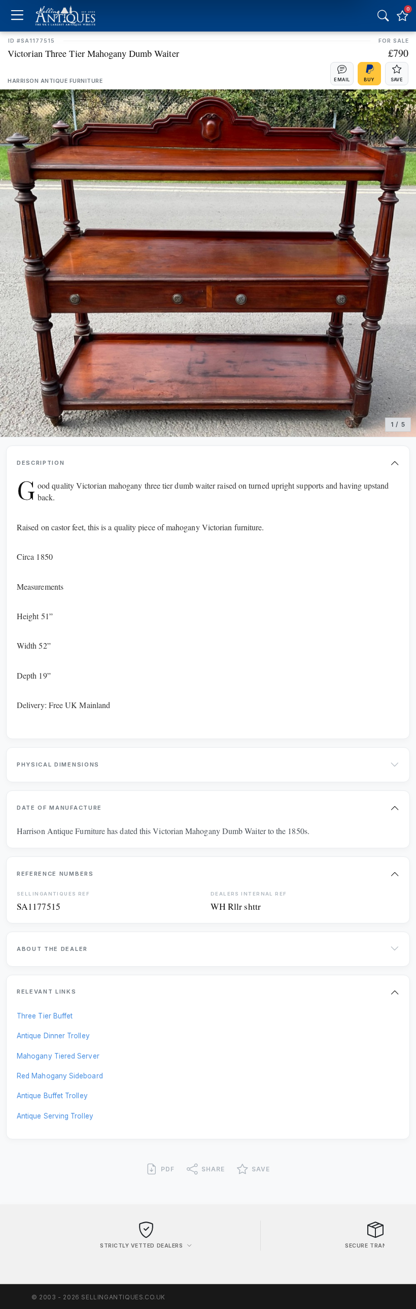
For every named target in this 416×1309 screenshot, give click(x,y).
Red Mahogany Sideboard (60, 1076)
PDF (168, 1169)
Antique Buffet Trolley (52, 1096)
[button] (342, 73)
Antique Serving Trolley (55, 1116)
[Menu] (17, 16)
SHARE (213, 1169)
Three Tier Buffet (45, 1016)
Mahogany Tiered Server (58, 1056)
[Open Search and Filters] (383, 15)
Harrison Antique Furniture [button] (55, 81)
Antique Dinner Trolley (53, 1036)
